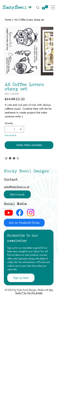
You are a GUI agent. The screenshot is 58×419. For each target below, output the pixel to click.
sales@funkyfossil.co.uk (16, 187)
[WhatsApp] (6, 158)
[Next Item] (48, 51)
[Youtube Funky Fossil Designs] (9, 212)
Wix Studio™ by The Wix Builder (34, 291)
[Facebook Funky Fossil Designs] (19, 212)
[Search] (37, 7)
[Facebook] (10, 158)
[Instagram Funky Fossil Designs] (30, 212)
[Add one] (21, 129)
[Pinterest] (14, 158)
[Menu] (53, 7)
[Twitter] (17, 158)
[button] (45, 7)
